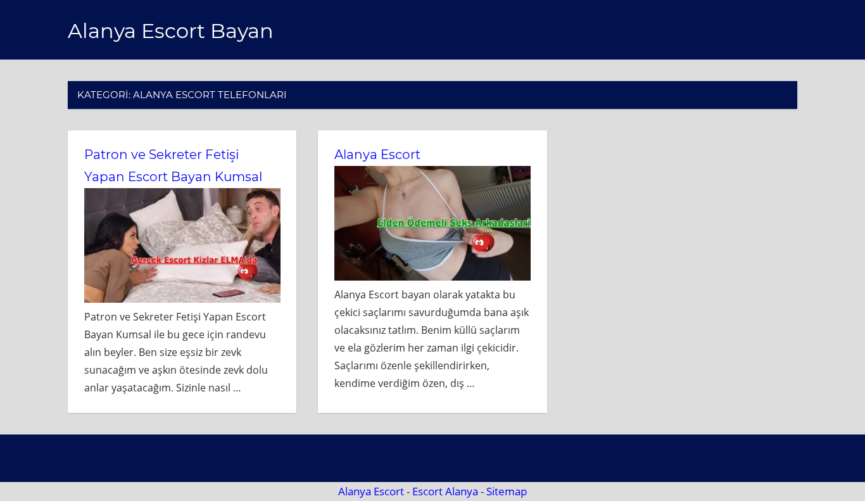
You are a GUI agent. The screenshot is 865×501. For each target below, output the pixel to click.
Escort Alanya (445, 491)
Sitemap (506, 491)
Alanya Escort (377, 154)
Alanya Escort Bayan (171, 30)
